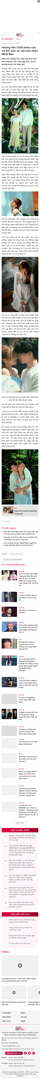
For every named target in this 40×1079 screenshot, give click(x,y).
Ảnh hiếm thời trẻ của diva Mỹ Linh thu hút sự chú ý (28, 759)
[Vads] (38, 32)
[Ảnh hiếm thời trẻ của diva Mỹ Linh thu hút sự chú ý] (9, 758)
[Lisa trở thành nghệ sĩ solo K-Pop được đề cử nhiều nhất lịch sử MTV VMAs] (9, 682)
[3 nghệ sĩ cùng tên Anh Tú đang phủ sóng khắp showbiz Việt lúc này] (9, 714)
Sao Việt (15, 943)
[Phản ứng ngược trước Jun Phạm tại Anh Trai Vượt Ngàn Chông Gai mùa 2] (9, 627)
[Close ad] (38, 1)
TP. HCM (4, 1063)
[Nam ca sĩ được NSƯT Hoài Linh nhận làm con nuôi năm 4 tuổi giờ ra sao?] (9, 773)
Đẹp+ (20, 639)
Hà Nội (4, 1057)
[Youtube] (29, 1053)
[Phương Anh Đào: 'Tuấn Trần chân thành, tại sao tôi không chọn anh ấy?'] (20, 965)
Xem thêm (20, 823)
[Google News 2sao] (13, 561)
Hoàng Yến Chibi (16, 554)
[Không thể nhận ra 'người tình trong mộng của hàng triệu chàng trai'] (9, 644)
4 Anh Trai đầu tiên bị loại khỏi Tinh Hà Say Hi (28, 597)
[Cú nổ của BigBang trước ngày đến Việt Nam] (9, 699)
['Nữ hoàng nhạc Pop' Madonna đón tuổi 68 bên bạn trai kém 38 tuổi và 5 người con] (9, 790)
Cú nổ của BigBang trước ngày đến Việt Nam (27, 700)
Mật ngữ (6, 1021)
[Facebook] (25, 1053)
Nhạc (18, 39)
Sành (23, 1021)
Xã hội (24, 1017)
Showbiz (8, 39)
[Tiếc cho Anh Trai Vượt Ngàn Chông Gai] (9, 743)
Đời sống (21, 571)
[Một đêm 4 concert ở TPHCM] (9, 612)
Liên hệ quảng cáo (13, 1053)
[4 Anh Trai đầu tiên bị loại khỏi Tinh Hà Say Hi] (9, 597)
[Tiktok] (33, 1053)
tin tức (20, 920)
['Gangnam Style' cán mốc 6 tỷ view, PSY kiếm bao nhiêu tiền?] (9, 731)
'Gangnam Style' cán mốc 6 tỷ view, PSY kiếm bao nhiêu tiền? (28, 731)
